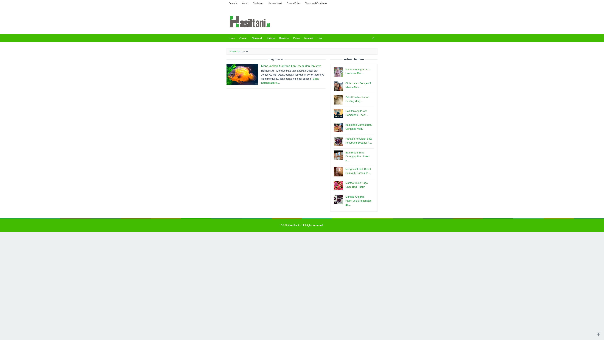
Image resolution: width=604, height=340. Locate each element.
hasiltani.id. (296, 225)
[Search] (374, 38)
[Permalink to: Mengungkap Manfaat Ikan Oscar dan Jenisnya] (242, 74)
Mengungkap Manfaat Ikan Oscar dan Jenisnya (291, 66)
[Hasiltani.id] (250, 21)
